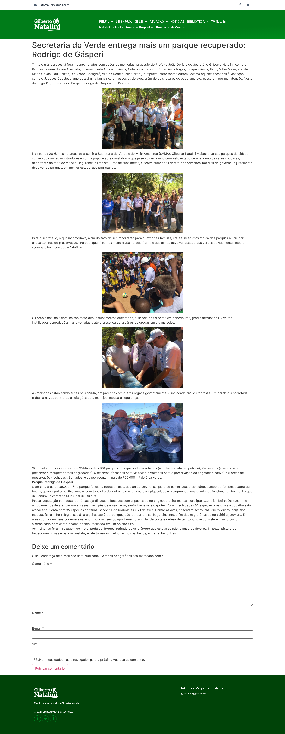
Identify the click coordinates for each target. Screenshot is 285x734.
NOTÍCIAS (177, 21)
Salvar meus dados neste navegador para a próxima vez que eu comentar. (90, 659)
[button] (106, 22)
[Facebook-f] (240, 5)
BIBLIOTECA (196, 21)
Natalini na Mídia (111, 27)
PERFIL (104, 21)
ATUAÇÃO (157, 21)
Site (35, 643)
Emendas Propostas (139, 27)
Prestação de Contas (170, 27)
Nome (37, 612)
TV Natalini (218, 21)
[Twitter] (248, 5)
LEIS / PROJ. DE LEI (129, 21)
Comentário (42, 563)
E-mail (38, 628)
